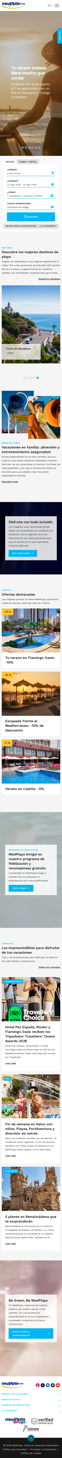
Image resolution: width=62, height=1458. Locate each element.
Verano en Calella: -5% (24, 789)
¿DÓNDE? (12, 170)
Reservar (59, 36)
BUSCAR (33, 216)
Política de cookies (31, 1453)
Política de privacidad (15, 1449)
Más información (21, 553)
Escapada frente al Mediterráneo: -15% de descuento (24, 725)
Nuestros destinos (49, 279)
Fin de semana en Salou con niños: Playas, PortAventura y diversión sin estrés (29, 1128)
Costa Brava (13, 348)
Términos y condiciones (43, 1449)
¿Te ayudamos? (47, 226)
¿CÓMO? (11, 192)
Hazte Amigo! (19, 888)
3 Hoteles (11, 353)
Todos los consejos (49, 967)
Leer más (10, 1063)
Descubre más (10, 481)
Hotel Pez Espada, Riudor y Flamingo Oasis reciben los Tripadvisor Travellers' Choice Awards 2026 (30, 1034)
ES (49, 5)
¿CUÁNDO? (12, 181)
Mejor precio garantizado (21, 226)
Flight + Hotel (28, 161)
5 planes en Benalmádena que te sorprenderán (30, 1219)
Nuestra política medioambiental (21, 1333)
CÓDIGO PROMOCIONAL (19, 203)
